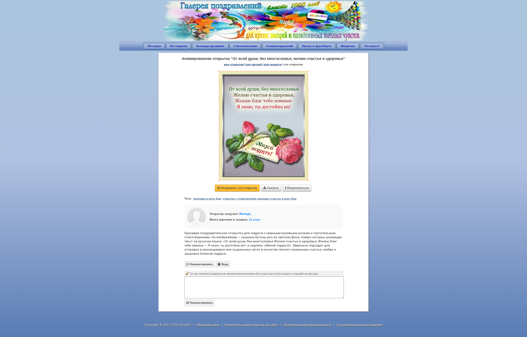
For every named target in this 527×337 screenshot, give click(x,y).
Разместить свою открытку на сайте (251, 325)
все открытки (234, 64)
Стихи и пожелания (245, 46)
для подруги (273, 64)
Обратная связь (207, 325)
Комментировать (199, 302)
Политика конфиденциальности (307, 325)
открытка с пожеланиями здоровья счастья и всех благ (260, 198)
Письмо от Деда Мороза (316, 46)
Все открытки (178, 46)
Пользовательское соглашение (359, 325)
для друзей (253, 64)
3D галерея (154, 46)
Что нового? (372, 46)
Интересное (348, 46)
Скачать (271, 187)
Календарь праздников (210, 46)
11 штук (254, 219)
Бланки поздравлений (279, 46)
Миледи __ (247, 213)
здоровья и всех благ (207, 198)
